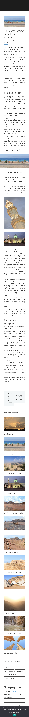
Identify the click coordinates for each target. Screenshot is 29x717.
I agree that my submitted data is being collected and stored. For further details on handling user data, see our (15, 689)
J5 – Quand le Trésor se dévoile (12, 572)
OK (15, 714)
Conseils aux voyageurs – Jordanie (13, 454)
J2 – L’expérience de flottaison (12, 633)
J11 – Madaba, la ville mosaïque (13, 473)
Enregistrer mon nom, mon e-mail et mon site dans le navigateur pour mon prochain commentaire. (15, 673)
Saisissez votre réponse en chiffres (13, 694)
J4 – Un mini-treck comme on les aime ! (14, 593)
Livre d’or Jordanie (9, 434)
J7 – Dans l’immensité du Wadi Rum (14, 533)
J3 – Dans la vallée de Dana (11, 613)
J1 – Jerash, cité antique (10, 653)
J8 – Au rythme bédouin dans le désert (14, 513)
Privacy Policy (13, 691)
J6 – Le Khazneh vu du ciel (11, 552)
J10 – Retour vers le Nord (11, 493)
